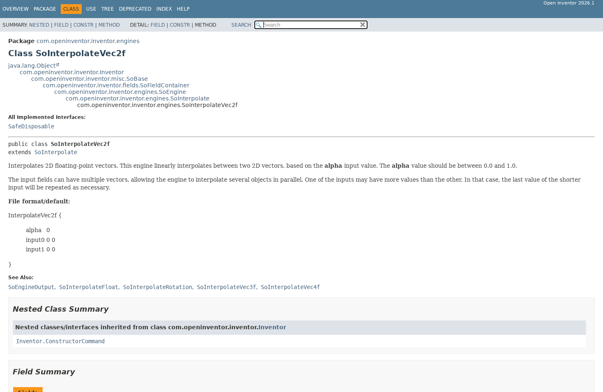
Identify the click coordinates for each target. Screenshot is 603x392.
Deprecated (135, 9)
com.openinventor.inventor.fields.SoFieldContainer (116, 85)
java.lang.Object (31, 65)
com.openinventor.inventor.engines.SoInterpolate (138, 98)
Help (183, 9)
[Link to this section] (114, 309)
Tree (107, 9)
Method (109, 25)
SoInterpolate (55, 152)
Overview (15, 9)
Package (45, 9)
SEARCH (241, 25)
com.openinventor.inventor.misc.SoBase (89, 78)
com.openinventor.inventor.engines (88, 41)
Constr (83, 25)
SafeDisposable (31, 126)
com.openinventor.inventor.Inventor (72, 72)
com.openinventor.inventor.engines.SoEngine (120, 92)
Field (61, 25)
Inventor (272, 327)
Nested (39, 25)
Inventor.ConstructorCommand (60, 341)
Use (91, 9)
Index (164, 9)
